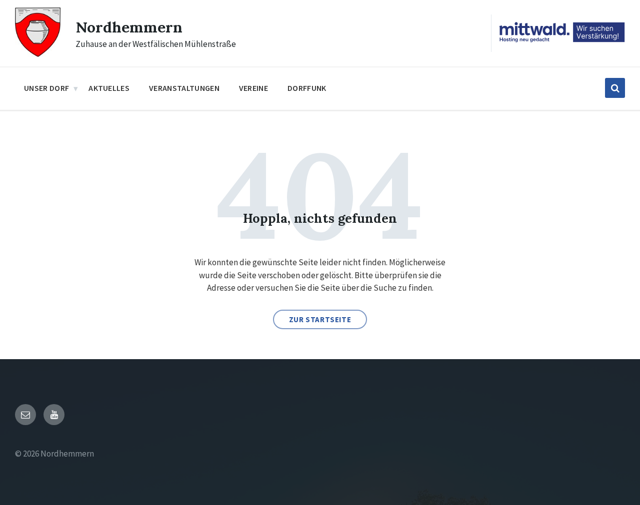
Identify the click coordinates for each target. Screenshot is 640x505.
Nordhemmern (129, 26)
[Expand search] (615, 88)
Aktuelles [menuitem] (109, 88)
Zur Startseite (320, 319)
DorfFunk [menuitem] (307, 88)
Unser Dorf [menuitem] (46, 88)
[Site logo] (37, 53)
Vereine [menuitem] (253, 88)
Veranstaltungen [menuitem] (184, 88)
